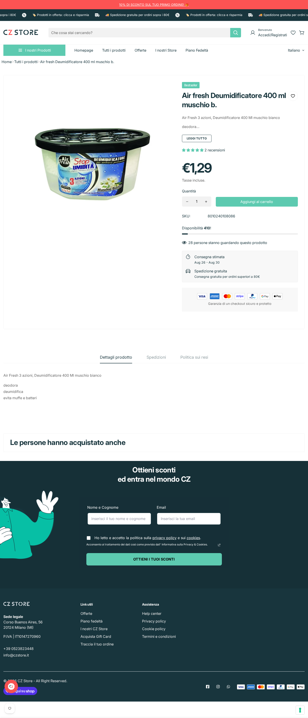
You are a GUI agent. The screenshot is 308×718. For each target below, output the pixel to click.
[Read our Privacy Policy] (219, 545)
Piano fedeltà (91, 621)
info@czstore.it (16, 655)
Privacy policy (154, 621)
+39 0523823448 (18, 648)
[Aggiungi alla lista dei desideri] (293, 96)
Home (7, 61)
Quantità (189, 191)
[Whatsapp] (228, 686)
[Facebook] (207, 686)
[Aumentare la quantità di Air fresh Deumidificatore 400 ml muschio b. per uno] (206, 201)
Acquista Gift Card (95, 636)
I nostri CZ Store (94, 629)
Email (161, 507)
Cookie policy (153, 629)
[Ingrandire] (166, 91)
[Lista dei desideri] (293, 32)
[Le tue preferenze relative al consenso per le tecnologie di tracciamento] (300, 710)
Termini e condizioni (159, 636)
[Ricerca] (235, 32)
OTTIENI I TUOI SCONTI (154, 559)
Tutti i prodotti (26, 61)
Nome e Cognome (102, 507)
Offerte (86, 613)
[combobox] (144, 32)
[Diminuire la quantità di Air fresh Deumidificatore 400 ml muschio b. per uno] (187, 201)
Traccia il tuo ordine (97, 644)
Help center (151, 613)
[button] (302, 32)
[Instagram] (218, 686)
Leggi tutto (197, 138)
